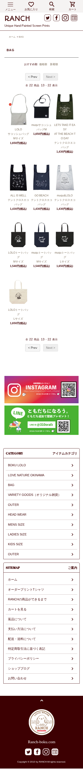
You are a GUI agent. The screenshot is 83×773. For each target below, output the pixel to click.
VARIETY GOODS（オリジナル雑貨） (34, 494)
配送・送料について (22, 639)
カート (73, 9)
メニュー (10, 9)
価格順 (43, 64)
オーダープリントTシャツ (26, 589)
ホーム (12, 37)
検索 (51, 9)
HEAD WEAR (17, 514)
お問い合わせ (17, 678)
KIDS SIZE (15, 544)
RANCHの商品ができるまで (27, 599)
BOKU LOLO (17, 465)
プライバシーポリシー (23, 658)
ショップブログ (19, 668)
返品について (17, 619)
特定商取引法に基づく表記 (26, 648)
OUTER (13, 505)
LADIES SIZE (17, 534)
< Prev (32, 77)
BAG (21, 37)
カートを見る (17, 609)
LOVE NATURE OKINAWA (26, 475)
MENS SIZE (16, 524)
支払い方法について (22, 629)
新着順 (54, 64)
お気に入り (31, 9)
